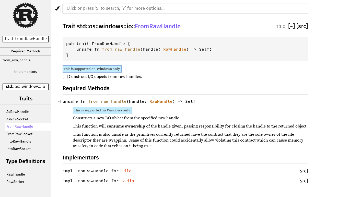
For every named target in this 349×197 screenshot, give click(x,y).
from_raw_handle (17, 60)
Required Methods (26, 51)
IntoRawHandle (18, 141)
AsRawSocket (17, 119)
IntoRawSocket (18, 149)
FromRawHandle (19, 127)
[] (292, 26)
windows (30, 87)
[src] (302, 26)
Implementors (25, 72)
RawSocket (15, 182)
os (17, 87)
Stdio (127, 180)
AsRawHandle (17, 112)
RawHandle (15, 174)
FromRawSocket (19, 134)
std (9, 87)
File (126, 170)
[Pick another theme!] (57, 8)
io (43, 87)
